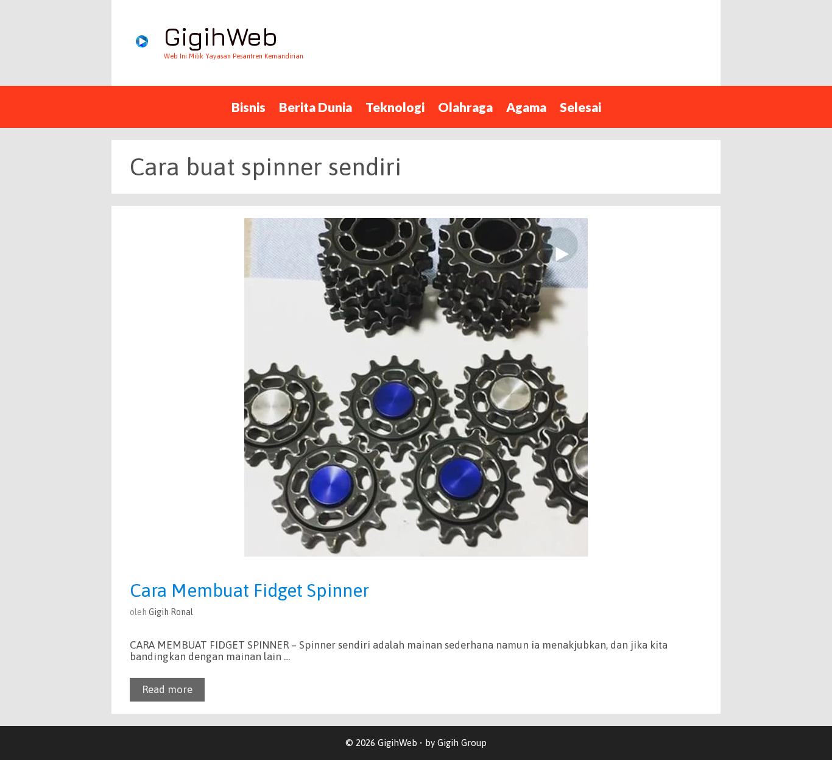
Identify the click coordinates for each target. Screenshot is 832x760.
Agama (526, 106)
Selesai (580, 106)
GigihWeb (221, 36)
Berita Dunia (315, 106)
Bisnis (248, 106)
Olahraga (465, 106)
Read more (167, 689)
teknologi (395, 106)
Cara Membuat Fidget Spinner (249, 590)
